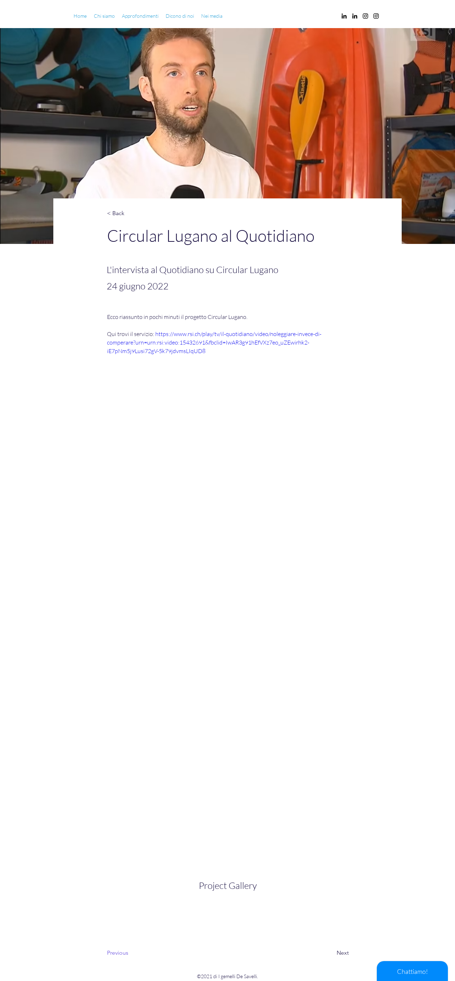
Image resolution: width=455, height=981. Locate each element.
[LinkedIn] (344, 16)
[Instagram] (365, 16)
